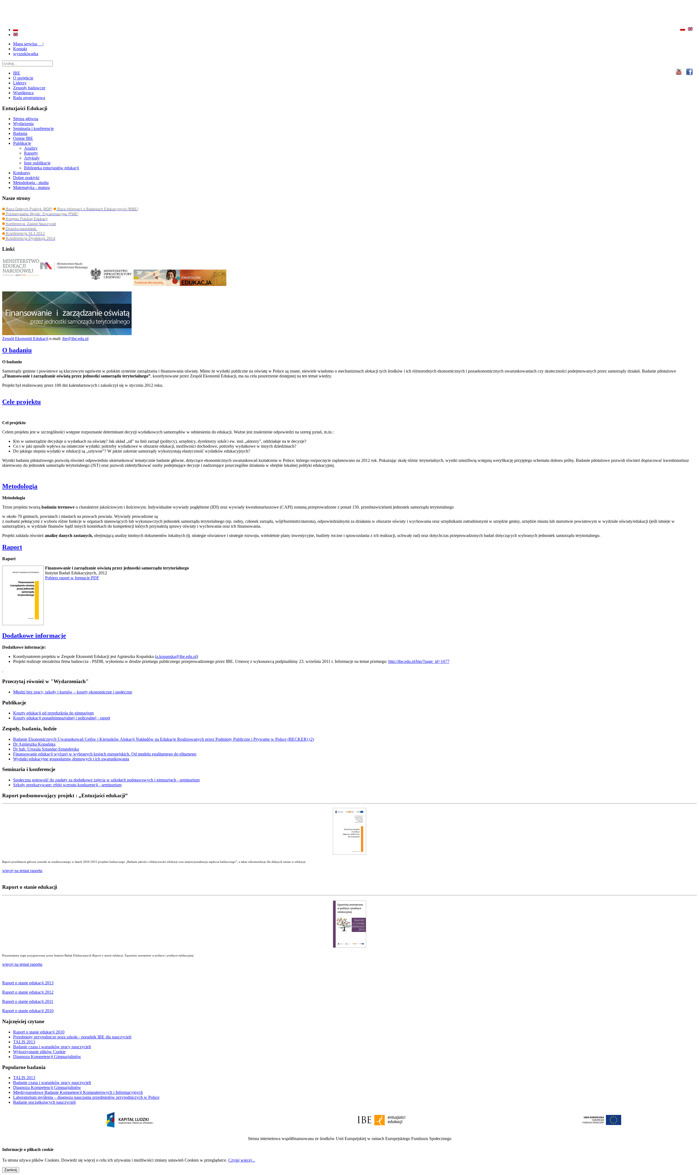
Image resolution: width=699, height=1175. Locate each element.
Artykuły (32, 158)
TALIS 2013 (24, 1042)
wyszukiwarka (25, 53)
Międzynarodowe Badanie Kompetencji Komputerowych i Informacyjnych (78, 1092)
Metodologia (19, 486)
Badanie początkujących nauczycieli (44, 1102)
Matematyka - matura (31, 187)
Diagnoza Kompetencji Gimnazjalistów (47, 1056)
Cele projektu (21, 401)
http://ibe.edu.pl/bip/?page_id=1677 (418, 661)
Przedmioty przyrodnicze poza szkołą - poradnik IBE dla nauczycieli (72, 1037)
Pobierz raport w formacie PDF (72, 577)
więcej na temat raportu (22, 964)
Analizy (31, 148)
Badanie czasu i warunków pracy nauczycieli (52, 1046)
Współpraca (23, 92)
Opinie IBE (23, 138)
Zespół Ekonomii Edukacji (25, 338)
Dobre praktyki (26, 177)
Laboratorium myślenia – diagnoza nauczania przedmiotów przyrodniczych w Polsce (86, 1097)
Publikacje (22, 143)
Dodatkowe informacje (34, 635)
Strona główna (25, 118)
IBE (16, 73)
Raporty (31, 153)
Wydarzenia (23, 123)
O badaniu (17, 350)
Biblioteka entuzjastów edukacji (51, 168)
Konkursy (21, 172)
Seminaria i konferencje (33, 128)
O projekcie (23, 78)
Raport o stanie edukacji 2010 (38, 1032)
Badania (20, 133)
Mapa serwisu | (28, 44)
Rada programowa (29, 97)
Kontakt (20, 48)
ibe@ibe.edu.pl (75, 338)
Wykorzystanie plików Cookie (39, 1051)
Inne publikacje (37, 163)
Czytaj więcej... (241, 1160)
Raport (12, 547)
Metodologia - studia (31, 182)
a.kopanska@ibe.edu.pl (176, 656)
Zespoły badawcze (29, 87)
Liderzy (19, 83)
